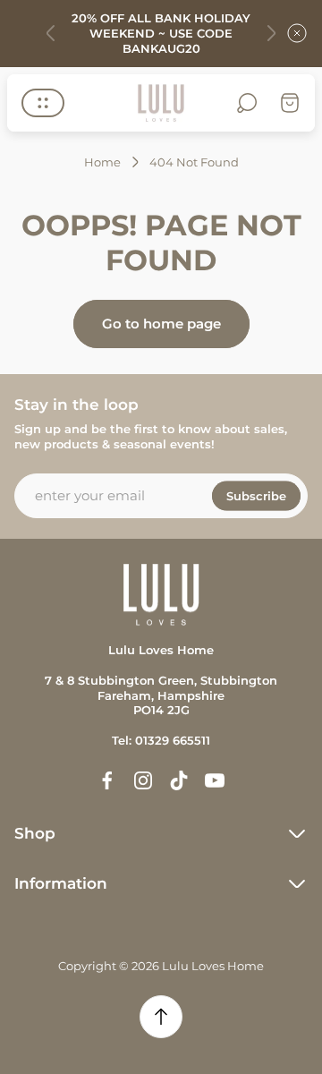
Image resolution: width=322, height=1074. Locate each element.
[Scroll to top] (161, 1016)
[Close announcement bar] (297, 33)
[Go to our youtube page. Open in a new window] (214, 780)
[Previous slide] (51, 33)
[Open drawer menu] (42, 103)
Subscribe (256, 495)
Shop (34, 833)
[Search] (247, 103)
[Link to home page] (161, 594)
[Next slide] (271, 33)
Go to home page (161, 323)
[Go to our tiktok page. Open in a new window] (179, 780)
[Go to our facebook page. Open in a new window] (107, 780)
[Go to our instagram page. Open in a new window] (143, 780)
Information (60, 883)
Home (102, 162)
